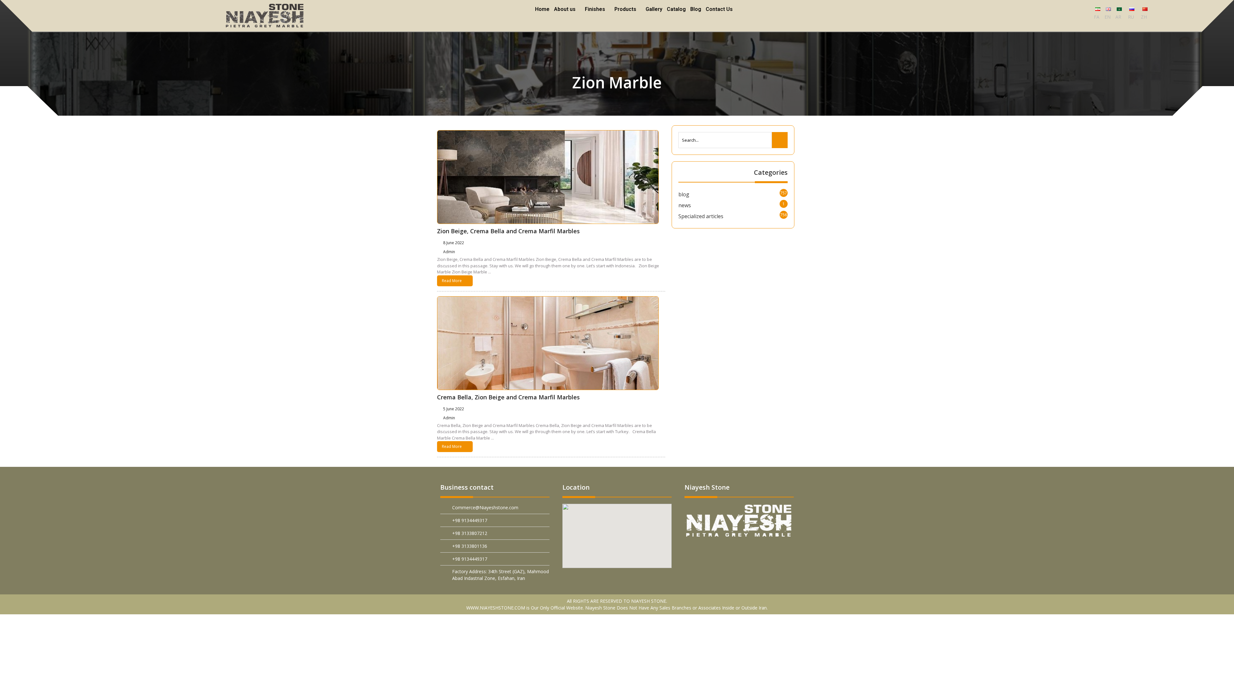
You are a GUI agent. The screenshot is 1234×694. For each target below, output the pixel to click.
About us (566, 9)
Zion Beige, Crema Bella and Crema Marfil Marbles (508, 231)
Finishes (595, 9)
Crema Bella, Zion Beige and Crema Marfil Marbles (508, 397)
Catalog (675, 9)
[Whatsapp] (757, 551)
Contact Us (718, 9)
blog (683, 194)
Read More (452, 280)
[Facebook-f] (711, 551)
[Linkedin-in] (726, 551)
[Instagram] (772, 551)
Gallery (653, 9)
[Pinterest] (696, 551)
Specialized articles (700, 216)
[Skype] (787, 551)
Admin (450, 251)
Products (625, 9)
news (684, 205)
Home (543, 9)
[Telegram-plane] (741, 551)
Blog (694, 9)
